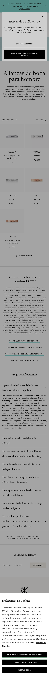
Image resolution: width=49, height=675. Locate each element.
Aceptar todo (24, 670)
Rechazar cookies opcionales (24, 662)
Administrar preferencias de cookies (24, 655)
